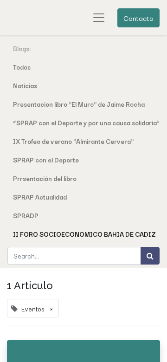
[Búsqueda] (150, 256)
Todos (22, 67)
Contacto (138, 17)
